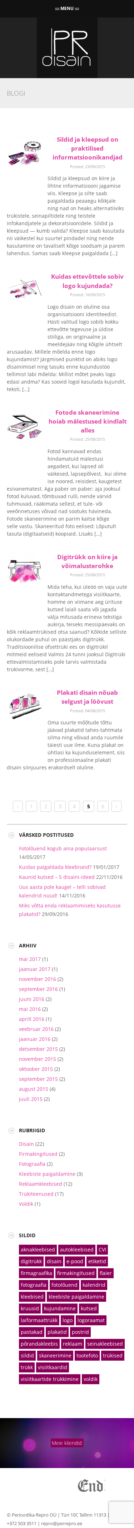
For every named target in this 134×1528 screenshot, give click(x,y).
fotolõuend (64, 1284)
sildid (27, 1355)
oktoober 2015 (36, 1069)
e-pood (74, 1261)
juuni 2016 (31, 999)
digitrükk (31, 1261)
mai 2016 (30, 1009)
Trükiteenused (36, 1193)
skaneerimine (55, 1355)
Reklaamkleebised (40, 1183)
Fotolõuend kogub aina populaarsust (63, 848)
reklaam (72, 1343)
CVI (102, 1249)
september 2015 (38, 1079)
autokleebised (77, 1249)
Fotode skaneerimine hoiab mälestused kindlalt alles (87, 421)
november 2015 (37, 1059)
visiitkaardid (52, 1367)
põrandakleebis (39, 1343)
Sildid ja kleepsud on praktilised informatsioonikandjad (88, 148)
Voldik (26, 1203)
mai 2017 (30, 959)
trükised (113, 1355)
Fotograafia (32, 1163)
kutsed (89, 1308)
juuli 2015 (31, 1099)
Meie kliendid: (67, 1443)
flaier (106, 1273)
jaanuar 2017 (34, 969)
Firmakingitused (38, 1153)
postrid (80, 1332)
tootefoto (87, 1355)
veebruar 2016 (36, 1029)
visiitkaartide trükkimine (50, 1379)
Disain (26, 1143)
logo (68, 1320)
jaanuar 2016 (34, 1039)
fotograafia (33, 1284)
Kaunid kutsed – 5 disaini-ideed (57, 877)
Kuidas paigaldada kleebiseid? (55, 867)
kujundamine (60, 1308)
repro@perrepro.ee (61, 1524)
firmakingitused (76, 1273)
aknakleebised (38, 1249)
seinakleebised (105, 1343)
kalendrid (94, 1284)
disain (54, 1261)
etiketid (97, 1261)
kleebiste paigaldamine (76, 1296)
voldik (91, 1379)
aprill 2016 (31, 1019)
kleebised (32, 1296)
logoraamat (91, 1320)
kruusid (30, 1308)
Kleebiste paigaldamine (47, 1173)
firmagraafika (36, 1273)
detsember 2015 (38, 1049)
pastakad (32, 1332)
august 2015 (33, 1089)
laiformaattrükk (39, 1320)
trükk (27, 1367)
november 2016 (37, 979)
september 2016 (38, 989)
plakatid (57, 1332)
